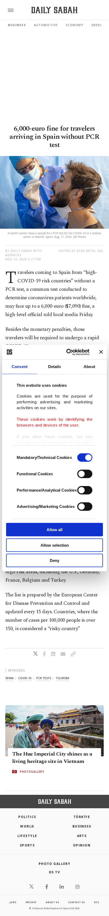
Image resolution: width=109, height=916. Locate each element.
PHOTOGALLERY (32, 771)
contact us (76, 902)
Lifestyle (27, 836)
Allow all (54, 529)
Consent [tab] (20, 366)
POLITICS (27, 817)
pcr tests (43, 678)
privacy (31, 902)
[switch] (84, 474)
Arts (82, 836)
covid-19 (24, 678)
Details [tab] (54, 366)
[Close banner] (101, 352)
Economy (75, 24)
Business (17, 24)
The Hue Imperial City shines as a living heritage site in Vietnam (52, 757)
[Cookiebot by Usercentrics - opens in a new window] (67, 352)
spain (9, 678)
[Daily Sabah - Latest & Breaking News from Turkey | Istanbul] (54, 10)
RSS (96, 902)
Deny (54, 560)
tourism (62, 678)
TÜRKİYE (82, 817)
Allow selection (54, 545)
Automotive (46, 24)
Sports (27, 845)
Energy (98, 24)
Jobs (13, 902)
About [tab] (89, 366)
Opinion (81, 845)
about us (52, 902)
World (27, 826)
